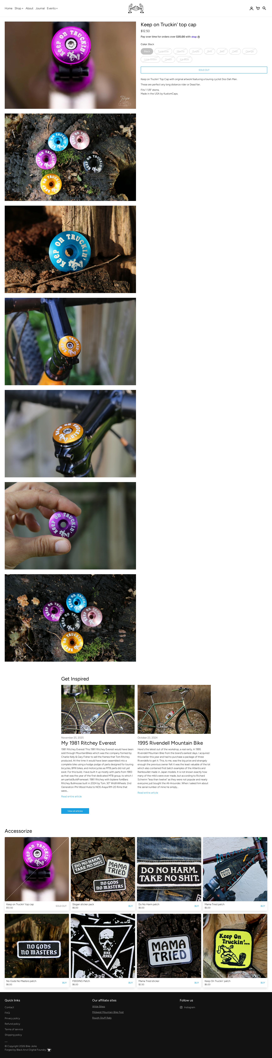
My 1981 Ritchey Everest (88, 743)
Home (8, 8)
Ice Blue (184, 59)
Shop (18, 8)
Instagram (189, 1007)
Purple (195, 51)
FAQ (7, 1012)
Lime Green (150, 59)
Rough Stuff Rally (102, 1017)
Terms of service (14, 1029)
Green (168, 59)
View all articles (75, 811)
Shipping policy (13, 1034)
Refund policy (12, 1023)
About (29, 8)
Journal (40, 8)
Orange (250, 51)
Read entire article (71, 796)
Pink (209, 51)
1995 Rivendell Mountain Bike (170, 743)
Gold (235, 51)
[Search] (264, 8)
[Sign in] (251, 8)
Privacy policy (12, 1018)
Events (51, 8)
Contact (9, 1007)
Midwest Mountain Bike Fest (108, 1012)
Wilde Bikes (98, 1006)
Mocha (180, 51)
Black (147, 51)
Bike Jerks (31, 1046)
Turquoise (163, 51)
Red (222, 51)
